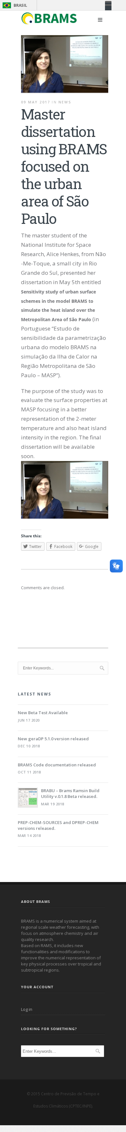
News (64, 102)
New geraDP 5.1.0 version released (53, 739)
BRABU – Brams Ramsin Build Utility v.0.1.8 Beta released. (70, 793)
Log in (26, 1009)
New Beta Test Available (43, 712)
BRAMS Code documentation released (57, 765)
